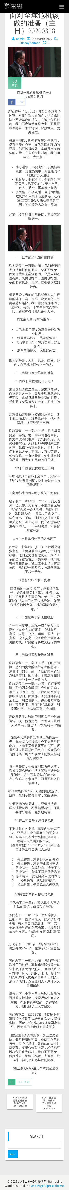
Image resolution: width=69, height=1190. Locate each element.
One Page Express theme (47, 1186)
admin (20, 39)
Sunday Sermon (30, 43)
